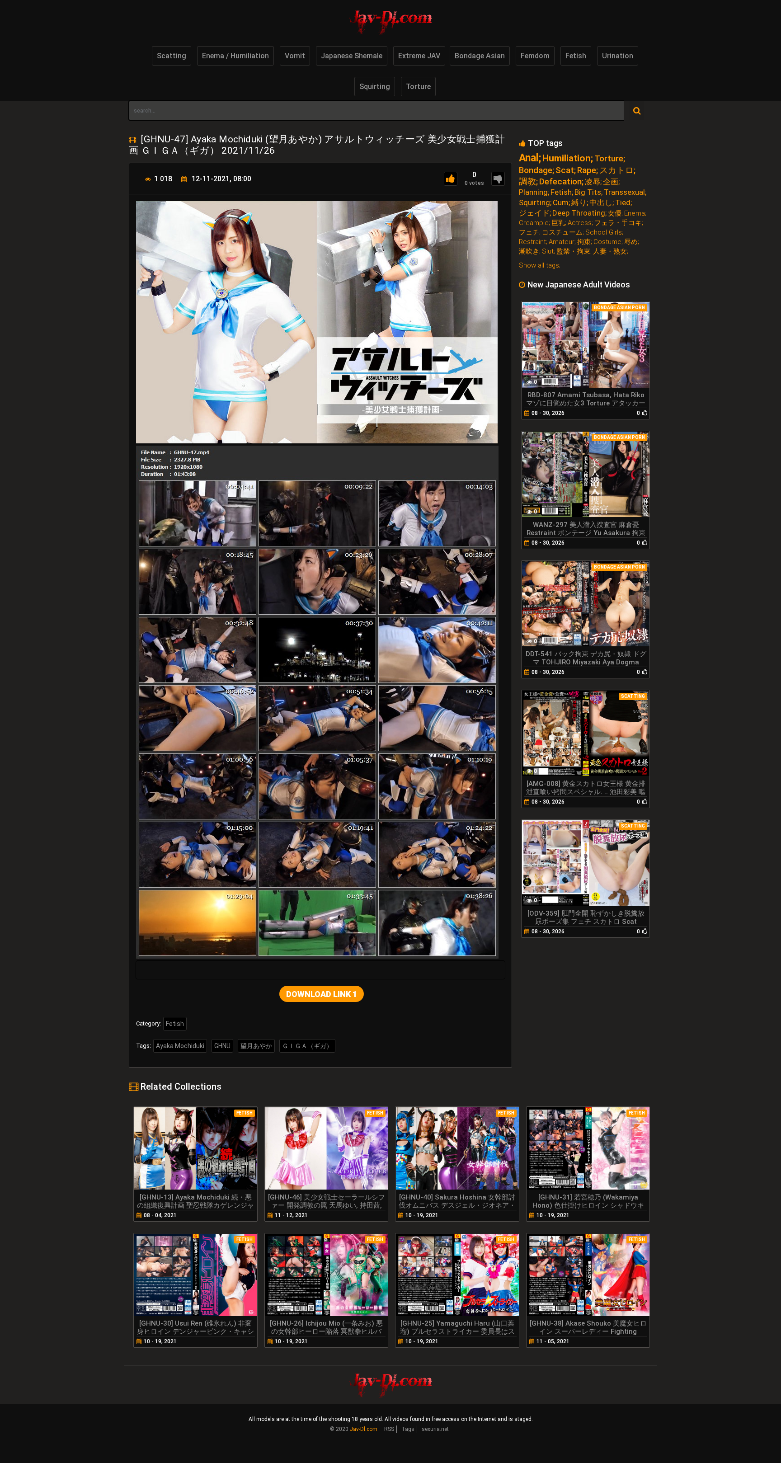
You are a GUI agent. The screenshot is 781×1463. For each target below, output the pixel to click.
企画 (610, 182)
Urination (617, 56)
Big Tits (587, 192)
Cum (561, 203)
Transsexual (624, 192)
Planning (533, 192)
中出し (600, 203)
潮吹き (529, 251)
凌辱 (592, 182)
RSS (389, 1429)
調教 (527, 181)
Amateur (561, 242)
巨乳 (558, 223)
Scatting (171, 56)
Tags (407, 1429)
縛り (579, 203)
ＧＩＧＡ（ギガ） (307, 1045)
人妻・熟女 (610, 251)
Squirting (374, 86)
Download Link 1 (321, 994)
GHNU (222, 1045)
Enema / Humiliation (235, 56)
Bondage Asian (480, 56)
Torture (418, 86)
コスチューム (562, 232)
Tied (622, 203)
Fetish (575, 56)
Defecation (560, 181)
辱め (631, 242)
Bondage (535, 170)
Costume (607, 242)
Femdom (535, 56)
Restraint (532, 242)
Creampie (534, 223)
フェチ (529, 232)
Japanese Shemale (351, 56)
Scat (564, 170)
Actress (580, 223)
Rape (586, 170)
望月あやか (256, 1045)
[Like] (450, 179)
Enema (634, 213)
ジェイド (534, 213)
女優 (614, 213)
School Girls (603, 232)
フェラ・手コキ (618, 223)
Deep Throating (578, 213)
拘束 (584, 242)
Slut (548, 251)
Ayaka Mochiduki (180, 1045)
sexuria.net (435, 1429)
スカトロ (616, 170)
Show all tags (539, 265)
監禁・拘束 (573, 251)
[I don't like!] (498, 179)
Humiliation (566, 158)
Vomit (295, 56)
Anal (529, 158)
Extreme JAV (419, 56)
